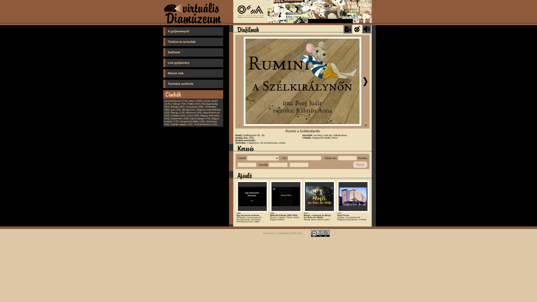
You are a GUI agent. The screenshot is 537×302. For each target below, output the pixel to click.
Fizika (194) (193, 115)
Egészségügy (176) (200, 118)
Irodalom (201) (178, 115)
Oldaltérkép (283, 233)
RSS (293, 233)
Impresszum (269, 233)
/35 (365, 125)
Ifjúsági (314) (188, 109)
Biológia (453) (178, 106)
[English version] (367, 22)
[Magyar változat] (361, 22)
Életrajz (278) (177, 112)
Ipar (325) (176, 109)
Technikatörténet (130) (205, 124)
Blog (300, 233)
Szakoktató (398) (194, 106)
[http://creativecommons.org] (320, 233)
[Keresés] (355, 22)
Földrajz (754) (179, 104)
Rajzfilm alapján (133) (182, 124)
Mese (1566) (195, 101)
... (219, 124)
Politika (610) (194, 104)
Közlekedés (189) (180, 118)
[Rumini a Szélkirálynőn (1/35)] (302, 125)
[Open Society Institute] (250, 22)
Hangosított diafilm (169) (192, 121)
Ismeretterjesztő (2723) (176, 101)
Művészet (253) (194, 112)
